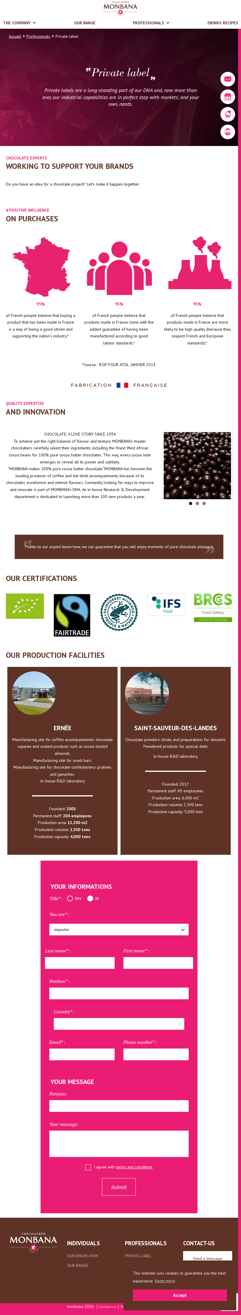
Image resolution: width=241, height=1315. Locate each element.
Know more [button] (165, 1280)
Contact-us (107, 1306)
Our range (85, 23)
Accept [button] (180, 1295)
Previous (172, 464)
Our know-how (82, 1255)
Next (222, 464)
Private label (138, 1255)
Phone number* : (140, 1042)
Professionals (148, 23)
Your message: (63, 1124)
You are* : (59, 914)
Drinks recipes (222, 23)
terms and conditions (134, 1167)
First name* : (136, 950)
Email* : (57, 1042)
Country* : (64, 1011)
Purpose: (58, 1093)
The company (17, 23)
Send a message (207, 1258)
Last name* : (58, 950)
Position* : (59, 981)
